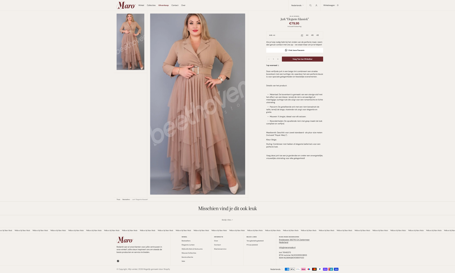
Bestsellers (126, 199)
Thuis (118, 199)
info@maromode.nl (287, 247)
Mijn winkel (132, 269)
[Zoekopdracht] (310, 5)
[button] (316, 5)
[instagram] (118, 261)
